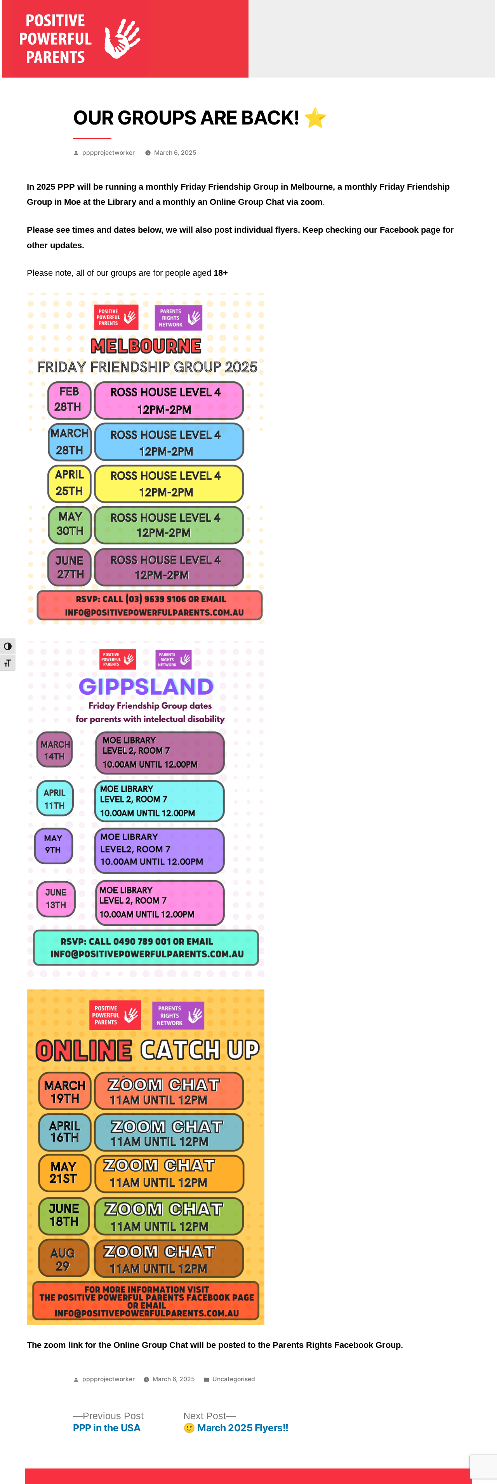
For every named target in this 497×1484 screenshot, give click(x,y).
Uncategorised (233, 1379)
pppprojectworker (108, 152)
